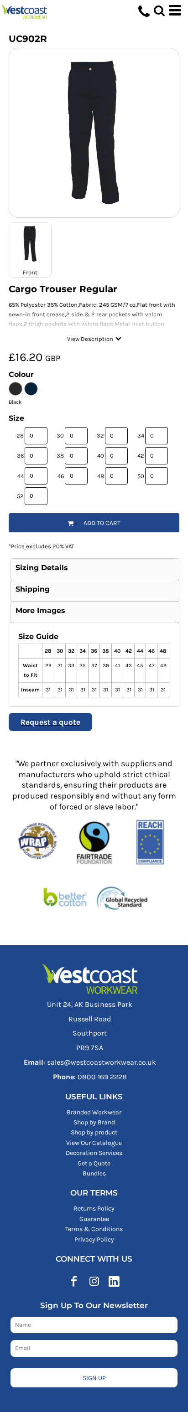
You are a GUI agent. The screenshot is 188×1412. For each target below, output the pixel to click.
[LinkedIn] (114, 1281)
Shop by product (94, 1132)
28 (20, 435)
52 (20, 496)
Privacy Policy (94, 1239)
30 (60, 435)
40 (100, 455)
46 (60, 476)
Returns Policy (94, 1208)
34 (140, 435)
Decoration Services (94, 1153)
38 (60, 455)
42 (140, 455)
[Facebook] (74, 1281)
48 (100, 476)
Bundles (94, 1173)
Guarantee (94, 1219)
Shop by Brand (94, 1122)
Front (30, 272)
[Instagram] (94, 1281)
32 (100, 435)
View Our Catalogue (94, 1143)
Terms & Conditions (94, 1229)
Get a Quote (94, 1163)
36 (20, 455)
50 (140, 476)
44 (20, 476)
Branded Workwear (94, 1112)
